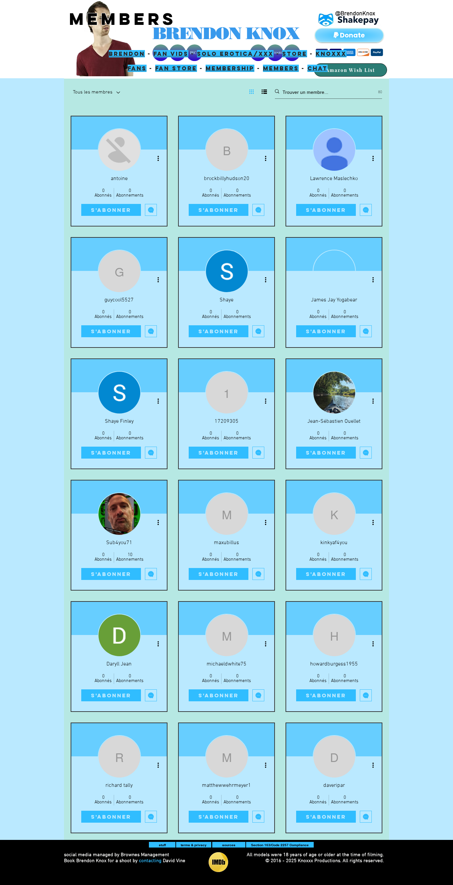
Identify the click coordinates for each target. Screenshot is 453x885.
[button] (162, 845)
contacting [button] (150, 861)
